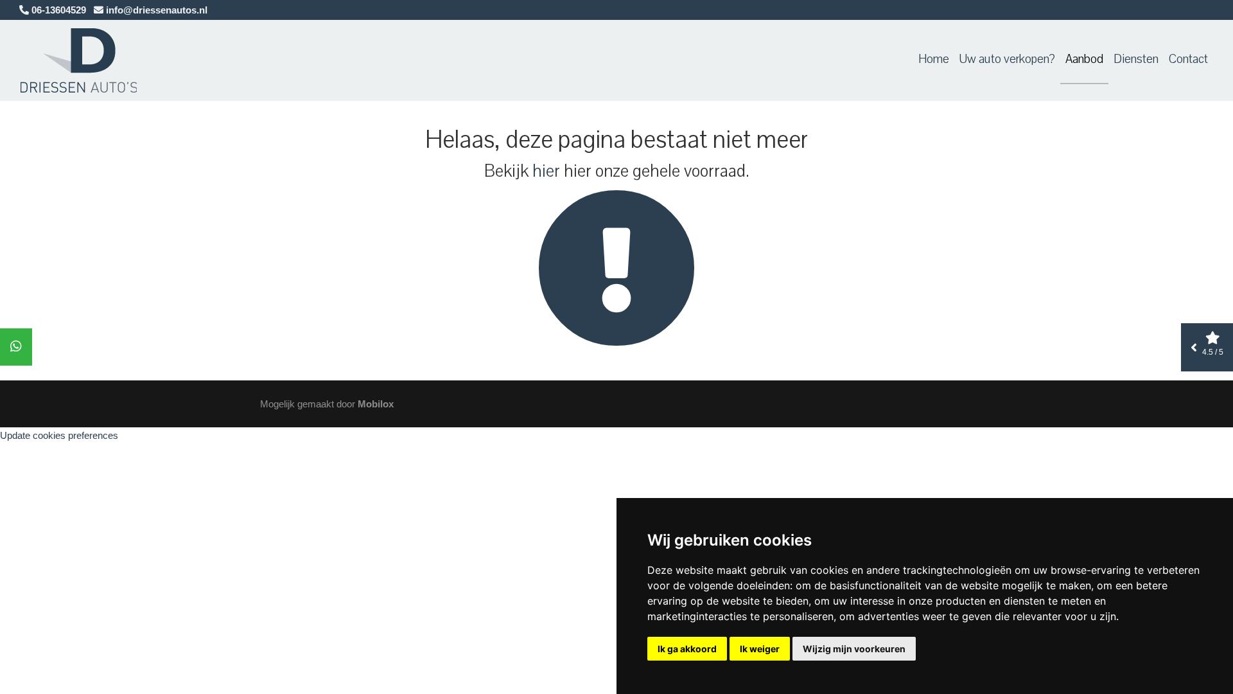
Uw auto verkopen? (1007, 59)
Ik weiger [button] (760, 648)
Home (933, 59)
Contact (1188, 59)
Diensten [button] (1136, 59)
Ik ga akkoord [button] (687, 648)
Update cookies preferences (59, 435)
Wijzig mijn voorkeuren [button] (854, 648)
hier (546, 170)
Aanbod (1084, 59)
